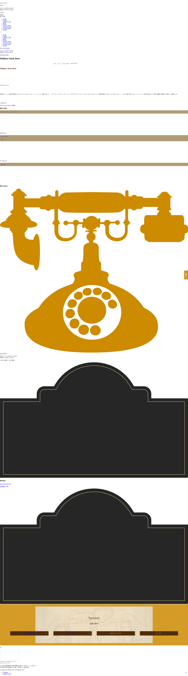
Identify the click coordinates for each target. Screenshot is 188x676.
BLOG (2, 139)
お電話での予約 (7, 674)
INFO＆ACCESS (7, 43)
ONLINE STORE (4, 55)
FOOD (4, 40)
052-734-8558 (3, 353)
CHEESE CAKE (7, 37)
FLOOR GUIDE (7, 41)
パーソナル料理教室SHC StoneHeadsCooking (29, 633)
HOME (4, 35)
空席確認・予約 (4, 486)
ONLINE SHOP (7, 44)
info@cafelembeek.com (5, 484)
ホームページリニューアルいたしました (9, 111)
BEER (4, 39)
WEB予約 (5, 672)
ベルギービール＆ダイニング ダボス (72, 633)
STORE (5, 45)
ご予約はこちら (186, 274)
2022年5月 (3, 164)
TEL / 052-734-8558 (5, 48)
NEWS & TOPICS (4, 136)
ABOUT (5, 36)
